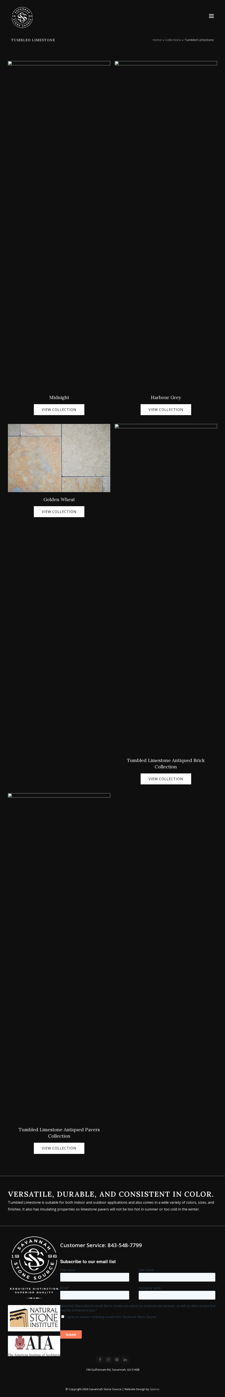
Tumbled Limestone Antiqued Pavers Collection (59, 1133)
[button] (211, 16)
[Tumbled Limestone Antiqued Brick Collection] (166, 588)
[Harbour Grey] (166, 225)
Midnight (59, 397)
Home (156, 40)
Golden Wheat (59, 499)
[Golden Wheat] (59, 457)
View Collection (59, 409)
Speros (155, 1389)
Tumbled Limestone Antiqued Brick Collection (166, 763)
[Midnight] (59, 225)
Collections (173, 40)
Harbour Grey (166, 397)
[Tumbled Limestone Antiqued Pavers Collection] (59, 957)
